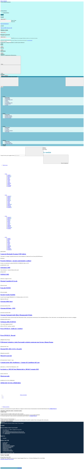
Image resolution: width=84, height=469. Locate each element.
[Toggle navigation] (9, 81)
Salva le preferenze (9, 421)
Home (44, 147)
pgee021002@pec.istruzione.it (15, 432)
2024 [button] (6, 216)
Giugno (8, 180)
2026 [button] (6, 173)
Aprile (8, 178)
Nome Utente (13, 20)
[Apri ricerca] (74, 81)
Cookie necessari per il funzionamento (7, 418)
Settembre (9, 183)
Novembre (9, 185)
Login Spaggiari (29, 40)
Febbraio (9, 197)
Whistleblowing (5, 448)
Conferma (6, 75)
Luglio (8, 181)
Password (13, 21)
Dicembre (9, 186)
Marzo (8, 177)
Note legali (5, 443)
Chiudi (2, 46)
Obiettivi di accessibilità (7, 447)
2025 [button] (6, 195)
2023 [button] (6, 237)
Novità (44, 148)
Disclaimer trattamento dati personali (7, 459)
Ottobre (8, 184)
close (2, 86)
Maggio (8, 179)
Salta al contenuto (3, 0)
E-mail (12, 38)
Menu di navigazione (64, 163)
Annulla (2, 75)
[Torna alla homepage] (42, 76)
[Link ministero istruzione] (5, 1)
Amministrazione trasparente (8, 450)
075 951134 (6, 430)
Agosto (8, 182)
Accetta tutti (18, 410)
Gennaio (8, 174)
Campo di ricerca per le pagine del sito (7, 155)
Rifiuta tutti (9, 410)
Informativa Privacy (6, 444)
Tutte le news (5, 165)
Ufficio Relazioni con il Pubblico (9, 445)
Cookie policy (5, 442)
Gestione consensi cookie (7, 449)
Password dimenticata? (4, 23)
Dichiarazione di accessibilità (8, 446)
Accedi (2, 14)
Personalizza (3, 410)
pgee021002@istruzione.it (14, 431)
